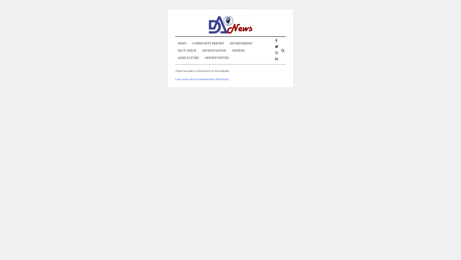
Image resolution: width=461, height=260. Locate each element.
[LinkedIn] (276, 59)
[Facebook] (276, 40)
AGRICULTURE (188, 58)
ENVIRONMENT (241, 43)
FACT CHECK (187, 50)
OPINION (238, 50)
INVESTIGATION (214, 50)
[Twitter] (276, 46)
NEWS (182, 43)
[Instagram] (276, 53)
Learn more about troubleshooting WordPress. (202, 79)
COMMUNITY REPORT (208, 43)
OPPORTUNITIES (217, 58)
